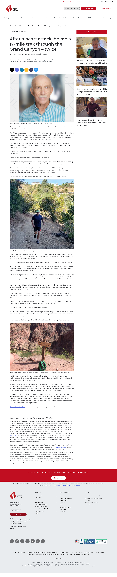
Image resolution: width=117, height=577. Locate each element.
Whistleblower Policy (34, 554)
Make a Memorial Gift (66, 498)
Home (12, 26)
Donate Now (58, 478)
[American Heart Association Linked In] (38, 541)
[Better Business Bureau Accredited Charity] (82, 541)
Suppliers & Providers (66, 554)
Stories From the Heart (17, 407)
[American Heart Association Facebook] (12, 541)
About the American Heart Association (42, 496)
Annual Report (39, 502)
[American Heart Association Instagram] (17, 541)
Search (78, 8)
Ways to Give (63, 500)
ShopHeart (63, 509)
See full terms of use (59, 447)
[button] (88, 8)
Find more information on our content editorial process (65, 485)
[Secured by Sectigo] (101, 541)
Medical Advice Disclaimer (35, 552)
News (16, 26)
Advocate (62, 502)
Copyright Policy (64, 552)
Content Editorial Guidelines (50, 554)
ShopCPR (62, 511)
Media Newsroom (40, 511)
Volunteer (62, 505)
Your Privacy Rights (58, 558)
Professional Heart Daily (92, 502)
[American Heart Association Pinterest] (43, 541)
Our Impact (38, 500)
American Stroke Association (93, 498)
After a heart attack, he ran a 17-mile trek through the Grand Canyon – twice (43, 26)
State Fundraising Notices (81, 554)
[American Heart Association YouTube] (32, 541)
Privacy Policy (22, 552)
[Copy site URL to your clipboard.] (31, 70)
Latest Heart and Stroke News (44, 509)
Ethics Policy (74, 552)
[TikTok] (27, 541)
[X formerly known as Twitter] (22, 541)
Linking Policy (100, 552)
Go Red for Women (65, 507)
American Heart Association (93, 496)
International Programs (41, 506)
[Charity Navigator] (89, 541)
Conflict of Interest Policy (87, 552)
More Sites (88, 505)
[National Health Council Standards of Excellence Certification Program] (77, 541)
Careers (37, 513)
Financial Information (41, 504)
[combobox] (70, 8)
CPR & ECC (88, 500)
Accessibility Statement (51, 552)
